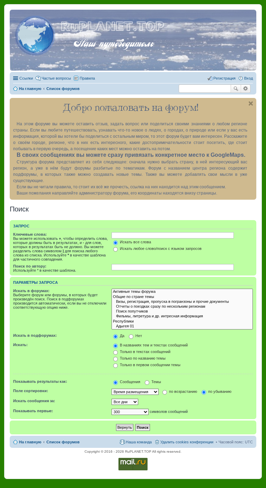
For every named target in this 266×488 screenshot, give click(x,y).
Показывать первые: (33, 411)
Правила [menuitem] (87, 78)
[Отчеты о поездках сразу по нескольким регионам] (182, 306)
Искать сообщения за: (34, 401)
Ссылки (26, 78)
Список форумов (63, 442)
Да (121, 336)
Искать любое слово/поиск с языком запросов (160, 248)
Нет (138, 336)
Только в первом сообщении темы (149, 365)
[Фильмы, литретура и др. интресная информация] (182, 316)
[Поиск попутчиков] (182, 311)
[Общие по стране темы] (182, 297)
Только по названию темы (142, 358)
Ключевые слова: (30, 234)
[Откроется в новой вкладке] (133, 470)
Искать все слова (135, 242)
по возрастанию (182, 391)
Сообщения (129, 382)
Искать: (20, 345)
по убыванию (219, 391)
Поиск (236, 88)
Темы (155, 382)
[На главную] (36, 34)
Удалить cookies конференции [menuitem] (186, 442)
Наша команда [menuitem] (139, 442)
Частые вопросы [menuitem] (56, 78)
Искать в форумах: (31, 291)
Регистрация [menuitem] (224, 78)
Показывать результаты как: (40, 381)
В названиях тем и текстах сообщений (153, 345)
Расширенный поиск (245, 88)
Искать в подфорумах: (35, 335)
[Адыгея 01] (182, 326)
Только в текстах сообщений (144, 352)
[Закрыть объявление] (251, 103)
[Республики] (182, 321)
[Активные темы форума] (182, 291)
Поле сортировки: (30, 391)
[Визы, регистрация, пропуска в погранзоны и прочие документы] (182, 301)
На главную (30, 442)
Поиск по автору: (29, 266)
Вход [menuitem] (248, 78)
